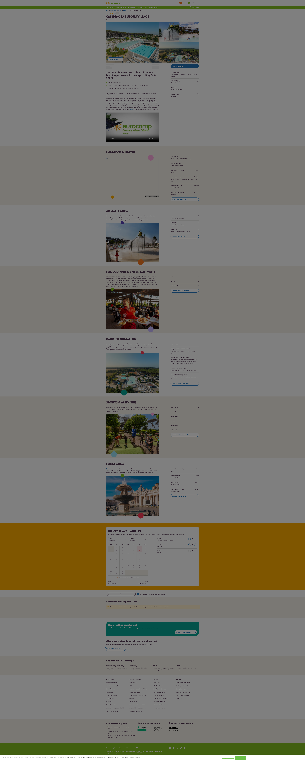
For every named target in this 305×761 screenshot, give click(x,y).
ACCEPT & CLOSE (241, 758)
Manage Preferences (228, 758)
